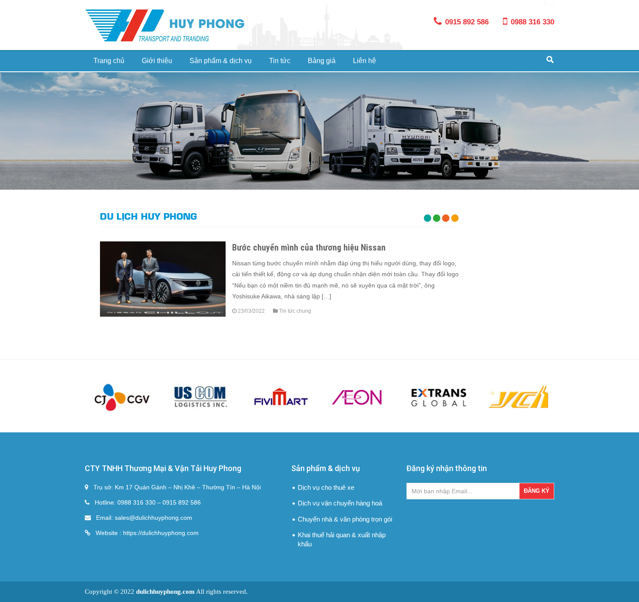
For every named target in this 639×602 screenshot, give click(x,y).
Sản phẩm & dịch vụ (221, 60)
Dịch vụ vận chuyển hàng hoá (340, 503)
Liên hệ (364, 60)
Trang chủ (108, 60)
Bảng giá (322, 60)
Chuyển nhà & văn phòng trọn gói (345, 519)
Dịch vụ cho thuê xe (326, 487)
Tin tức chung (295, 311)
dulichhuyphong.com (165, 591)
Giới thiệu (157, 60)
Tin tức (279, 60)
